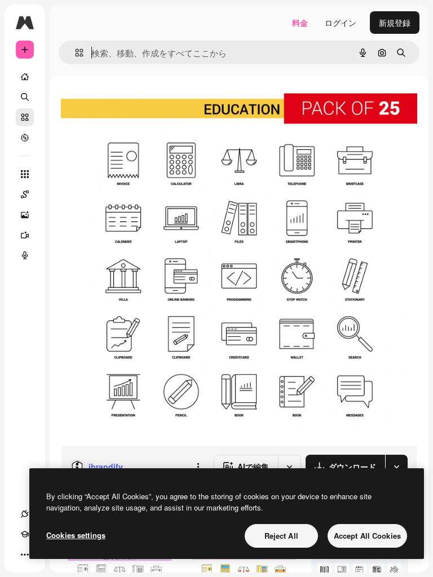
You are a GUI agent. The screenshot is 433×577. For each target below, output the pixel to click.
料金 (300, 22)
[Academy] (25, 534)
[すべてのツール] (25, 174)
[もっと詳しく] (25, 137)
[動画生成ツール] (25, 235)
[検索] (25, 97)
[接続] (25, 514)
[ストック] (25, 117)
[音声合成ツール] (25, 255)
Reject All (281, 535)
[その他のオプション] (198, 466)
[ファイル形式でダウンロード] (396, 466)
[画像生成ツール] (25, 215)
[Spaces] (25, 194)
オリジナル (138, 101)
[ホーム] (25, 77)
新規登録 (394, 22)
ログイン (340, 22)
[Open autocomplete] (74, 52)
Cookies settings (75, 535)
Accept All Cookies (367, 535)
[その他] (25, 554)
